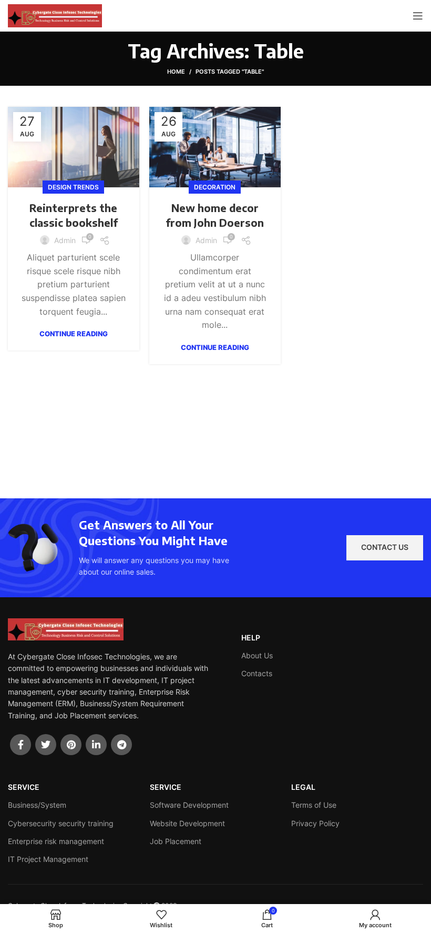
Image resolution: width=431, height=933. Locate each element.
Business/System (37, 804)
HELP (250, 637)
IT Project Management (48, 859)
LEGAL (303, 786)
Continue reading (73, 333)
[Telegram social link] (121, 744)
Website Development (187, 823)
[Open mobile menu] (417, 15)
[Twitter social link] (45, 744)
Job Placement (175, 841)
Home (176, 71)
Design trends (73, 187)
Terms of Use (313, 804)
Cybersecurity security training (61, 823)
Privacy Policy (315, 823)
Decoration (214, 187)
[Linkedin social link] (96, 744)
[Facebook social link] (20, 744)
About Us (257, 655)
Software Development (189, 804)
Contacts (256, 673)
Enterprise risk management (56, 841)
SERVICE (23, 786)
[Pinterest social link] (70, 744)
